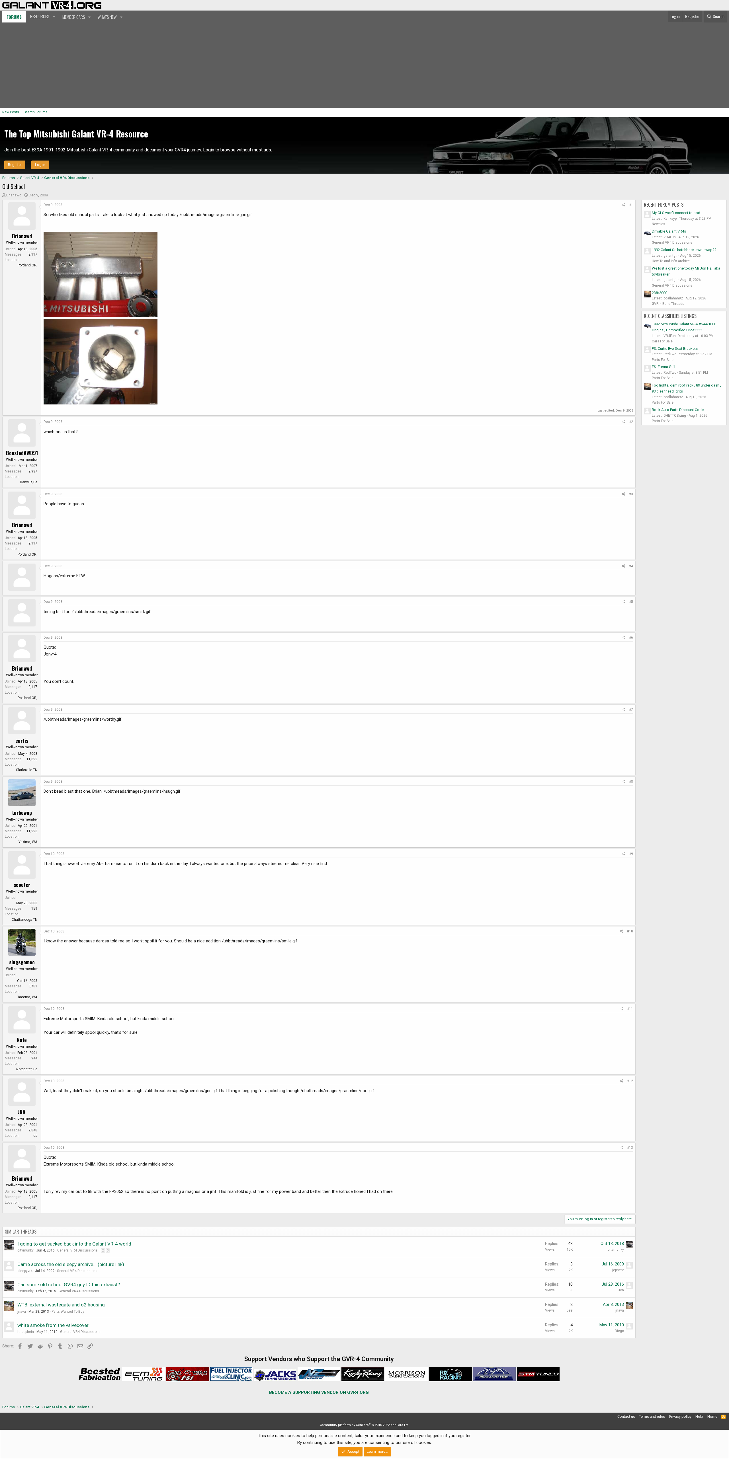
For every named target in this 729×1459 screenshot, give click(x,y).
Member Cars (73, 17)
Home (712, 1416)
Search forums (36, 112)
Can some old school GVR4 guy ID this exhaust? (68, 1284)
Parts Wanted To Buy (68, 1312)
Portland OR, (27, 265)
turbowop (22, 812)
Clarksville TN (26, 770)
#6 (631, 638)
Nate (22, 1039)
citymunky (25, 1250)
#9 (631, 854)
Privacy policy (680, 1416)
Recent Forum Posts (663, 204)
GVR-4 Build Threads (668, 304)
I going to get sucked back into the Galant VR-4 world (74, 1244)
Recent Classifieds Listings (670, 316)
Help (699, 1416)
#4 (631, 566)
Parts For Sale (662, 360)
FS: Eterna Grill (663, 367)
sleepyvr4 (24, 1271)
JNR (22, 1111)
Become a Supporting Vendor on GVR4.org (319, 1392)
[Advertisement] (364, 65)
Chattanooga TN (24, 920)
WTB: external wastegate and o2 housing (61, 1305)
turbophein (25, 1332)
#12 (630, 1081)
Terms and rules (652, 1416)
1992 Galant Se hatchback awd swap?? (684, 250)
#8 (631, 782)
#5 (631, 602)
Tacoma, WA (27, 997)
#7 (631, 710)
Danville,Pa (28, 482)
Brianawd (14, 195)
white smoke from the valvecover (53, 1325)
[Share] (623, 205)
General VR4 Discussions (77, 1250)
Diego (619, 1331)
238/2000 (659, 293)
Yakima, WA (28, 842)
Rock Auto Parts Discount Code (678, 410)
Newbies (658, 224)
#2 (631, 422)
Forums (14, 17)
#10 (630, 931)
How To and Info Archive (671, 261)
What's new (107, 17)
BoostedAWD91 (22, 453)
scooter (22, 884)
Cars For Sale (662, 341)
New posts (10, 112)
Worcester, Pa (26, 1069)
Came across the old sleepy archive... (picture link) (70, 1264)
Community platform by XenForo (364, 1425)
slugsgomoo (22, 962)
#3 (631, 494)
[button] (42, 16)
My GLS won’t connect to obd (676, 213)
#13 (630, 1148)
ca (35, 1136)
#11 (630, 1009)
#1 (631, 205)
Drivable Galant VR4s (669, 231)
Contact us (626, 1416)
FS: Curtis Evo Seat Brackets (675, 348)
